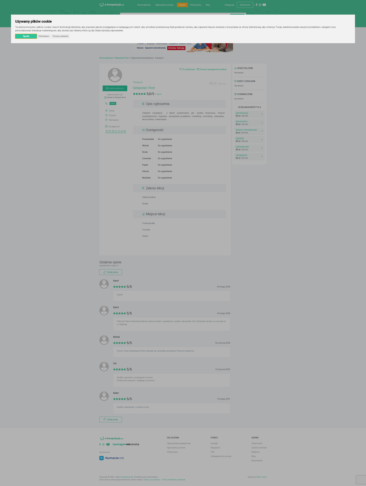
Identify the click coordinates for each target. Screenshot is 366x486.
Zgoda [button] (26, 36)
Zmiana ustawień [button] (60, 36)
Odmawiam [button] (43, 36)
